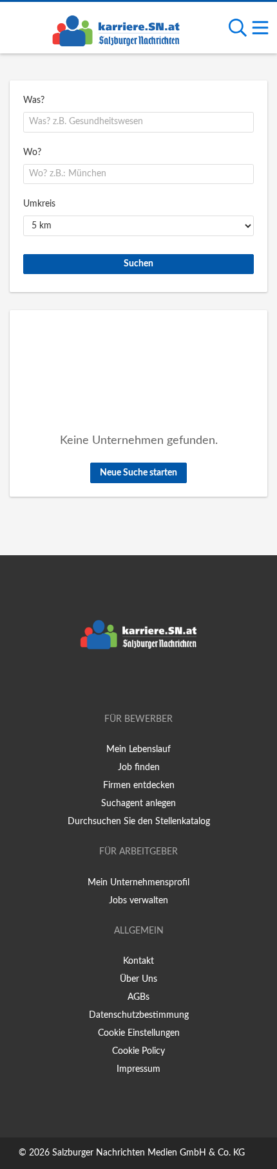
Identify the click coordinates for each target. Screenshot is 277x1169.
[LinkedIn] (160, 683)
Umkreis (39, 203)
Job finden (139, 767)
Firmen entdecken (139, 785)
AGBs (138, 997)
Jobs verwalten (138, 900)
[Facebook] (119, 683)
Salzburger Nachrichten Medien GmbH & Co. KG (148, 1152)
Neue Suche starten (138, 472)
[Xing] (140, 683)
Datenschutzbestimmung (139, 1015)
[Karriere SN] (116, 28)
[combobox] (138, 122)
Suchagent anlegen (138, 803)
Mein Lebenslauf (138, 749)
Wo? (32, 152)
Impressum (138, 1069)
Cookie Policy (138, 1051)
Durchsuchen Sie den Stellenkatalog (139, 821)
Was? (33, 100)
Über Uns (138, 979)
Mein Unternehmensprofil (138, 882)
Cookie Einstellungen (139, 1033)
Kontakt (138, 961)
